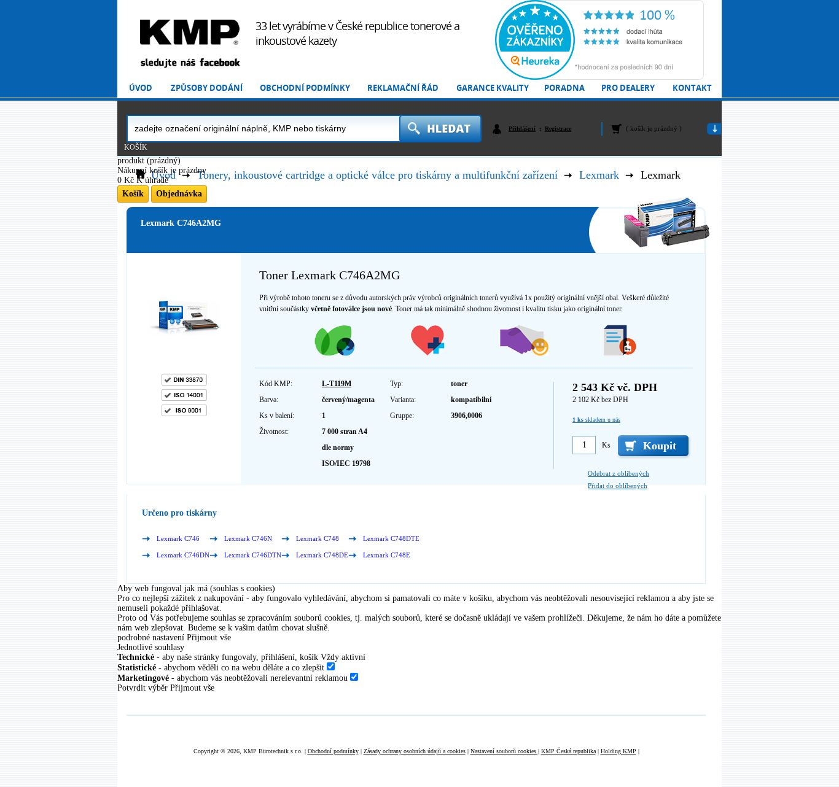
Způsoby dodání (207, 88)
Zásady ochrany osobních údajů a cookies (415, 751)
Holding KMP (618, 751)
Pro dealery (628, 88)
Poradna (564, 88)
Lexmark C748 (317, 538)
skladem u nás (596, 419)
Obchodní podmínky (305, 88)
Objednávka (179, 193)
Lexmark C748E (386, 555)
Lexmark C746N (248, 538)
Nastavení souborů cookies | (504, 751)
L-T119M (336, 383)
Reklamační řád (403, 88)
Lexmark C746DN (183, 555)
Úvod (140, 88)
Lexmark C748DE (322, 555)
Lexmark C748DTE (391, 538)
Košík (135, 147)
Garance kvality (492, 88)
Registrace (558, 128)
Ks (606, 445)
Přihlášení (522, 128)
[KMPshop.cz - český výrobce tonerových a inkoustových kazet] (190, 32)
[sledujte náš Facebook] (190, 63)
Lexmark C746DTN (252, 555)
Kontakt (692, 88)
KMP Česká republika (568, 751)
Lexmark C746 (178, 538)
